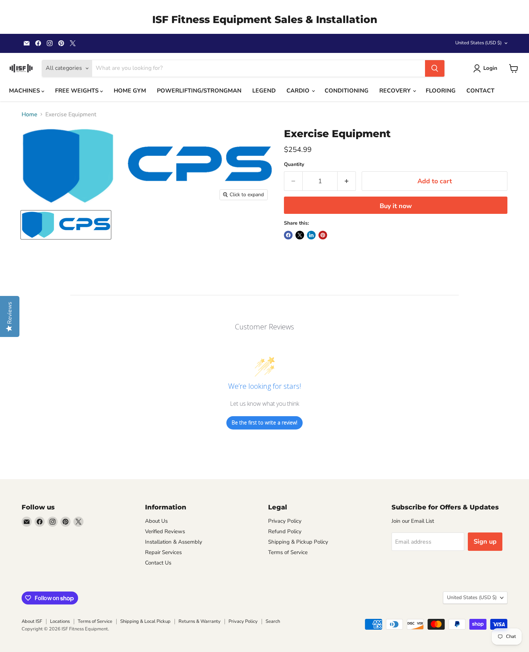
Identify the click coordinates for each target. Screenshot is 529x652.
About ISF (32, 621)
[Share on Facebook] (288, 235)
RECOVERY (395, 91)
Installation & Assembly (173, 541)
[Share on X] (299, 235)
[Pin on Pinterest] (322, 235)
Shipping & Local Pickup (145, 621)
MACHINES (25, 91)
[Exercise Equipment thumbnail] (66, 225)
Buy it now (396, 206)
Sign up (485, 541)
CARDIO (298, 91)
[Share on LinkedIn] (311, 235)
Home (29, 114)
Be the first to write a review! (264, 422)
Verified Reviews (165, 531)
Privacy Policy (285, 521)
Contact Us (158, 562)
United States (478, 43)
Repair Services (163, 552)
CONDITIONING (347, 91)
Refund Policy (285, 531)
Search (273, 621)
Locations (60, 621)
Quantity (294, 164)
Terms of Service (288, 552)
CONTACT (480, 91)
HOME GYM (130, 91)
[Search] (434, 68)
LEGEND (264, 91)
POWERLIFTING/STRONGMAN (199, 91)
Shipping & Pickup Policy (298, 541)
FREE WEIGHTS (77, 91)
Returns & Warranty (199, 621)
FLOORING (441, 91)
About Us (156, 521)
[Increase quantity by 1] (347, 181)
